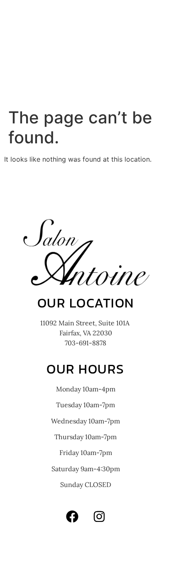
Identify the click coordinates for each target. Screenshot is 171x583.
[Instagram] (99, 516)
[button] (85, 82)
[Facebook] (72, 516)
